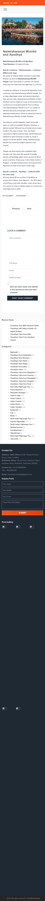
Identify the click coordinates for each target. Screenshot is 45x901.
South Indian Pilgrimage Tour (21, 424)
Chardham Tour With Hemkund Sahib (24, 326)
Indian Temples (16, 407)
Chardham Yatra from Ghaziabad (23, 378)
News (12, 416)
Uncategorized (15, 430)
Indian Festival (15, 401)
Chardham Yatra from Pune (20, 384)
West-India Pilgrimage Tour (20, 436)
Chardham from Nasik (18, 361)
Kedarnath (14, 410)
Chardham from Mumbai (19, 358)
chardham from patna (18, 367)
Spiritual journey (16, 427)
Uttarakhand (15, 433)
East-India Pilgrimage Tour (20, 387)
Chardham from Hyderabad (20, 355)
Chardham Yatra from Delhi (20, 334)
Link (11, 413)
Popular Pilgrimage (17, 421)
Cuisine (13, 340)
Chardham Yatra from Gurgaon (22, 381)
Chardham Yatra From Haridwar (22, 337)
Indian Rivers (15, 404)
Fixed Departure (16, 390)
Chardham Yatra (16, 369)
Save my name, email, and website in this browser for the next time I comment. (24, 289)
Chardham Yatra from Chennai (22, 375)
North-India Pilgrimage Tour (20, 419)
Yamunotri (14, 439)
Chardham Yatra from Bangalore (22, 372)
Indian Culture (15, 398)
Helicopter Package (17, 393)
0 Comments (21, 196)
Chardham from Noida (18, 364)
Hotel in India (15, 395)
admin (11, 196)
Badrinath (14, 352)
